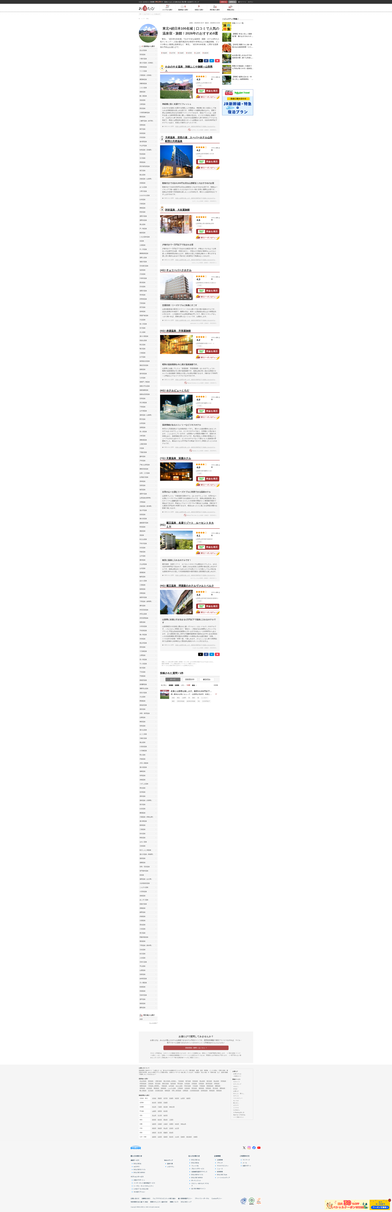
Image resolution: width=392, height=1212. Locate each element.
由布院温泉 (143, 978)
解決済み (206, 679)
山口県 (177, 1128)
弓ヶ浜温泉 (143, 663)
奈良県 (177, 1124)
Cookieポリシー (217, 1198)
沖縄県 (195, 1137)
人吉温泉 (142, 958)
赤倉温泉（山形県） (146, 179)
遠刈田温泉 (143, 141)
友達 (141, 1019)
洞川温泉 (142, 804)
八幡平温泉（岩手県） (147, 121)
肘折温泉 (142, 212)
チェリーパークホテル (179, 270)
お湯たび (236, 1091)
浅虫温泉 (142, 100)
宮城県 (181, 53)
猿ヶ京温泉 (143, 324)
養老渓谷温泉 (144, 365)
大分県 (177, 1137)
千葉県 (160, 1107)
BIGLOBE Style (222, 1175)
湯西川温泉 (143, 291)
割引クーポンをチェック (210, 97)
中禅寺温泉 (143, 278)
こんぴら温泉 (144, 887)
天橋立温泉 (143, 738)
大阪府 (166, 1124)
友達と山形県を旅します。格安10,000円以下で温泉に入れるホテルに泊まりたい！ (199, 126)
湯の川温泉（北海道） (147, 63)
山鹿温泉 (142, 970)
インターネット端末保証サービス (144, 1183)
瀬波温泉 (142, 531)
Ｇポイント (236, 1081)
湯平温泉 (142, 999)
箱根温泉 (142, 369)
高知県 (171, 1132)
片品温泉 (142, 319)
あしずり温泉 (144, 900)
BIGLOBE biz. (195, 1160)
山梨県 (154, 1111)
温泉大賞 (170, 1164)
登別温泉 (142, 54)
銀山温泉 (142, 175)
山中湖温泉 (143, 411)
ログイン (250, 2)
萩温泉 (142, 875)
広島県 (171, 1128)
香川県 (160, 1132)
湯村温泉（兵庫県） (146, 800)
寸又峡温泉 (143, 651)
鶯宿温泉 (142, 116)
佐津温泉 (142, 792)
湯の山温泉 (143, 730)
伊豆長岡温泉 (144, 618)
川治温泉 (142, 274)
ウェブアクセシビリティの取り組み (164, 1198)
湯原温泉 (142, 858)
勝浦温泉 (142, 813)
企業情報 (217, 1156)
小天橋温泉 (143, 750)
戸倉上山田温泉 (145, 464)
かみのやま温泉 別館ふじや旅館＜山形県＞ (189, 68)
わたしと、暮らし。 (239, 1093)
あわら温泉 (143, 581)
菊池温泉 (142, 941)
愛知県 (166, 1119)
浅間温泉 (142, 427)
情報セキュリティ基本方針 (158, 1202)
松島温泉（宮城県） (146, 150)
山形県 (198, 53)
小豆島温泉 (143, 891)
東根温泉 (142, 208)
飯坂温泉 (142, 232)
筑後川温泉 (143, 904)
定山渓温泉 (143, 50)
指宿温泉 (142, 1003)
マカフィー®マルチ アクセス (200, 1184)
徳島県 (154, 1132)
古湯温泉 (142, 920)
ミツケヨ (236, 1107)
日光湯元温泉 (144, 266)
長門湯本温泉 (144, 871)
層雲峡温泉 (143, 79)
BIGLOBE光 (137, 1164)
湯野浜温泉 (143, 220)
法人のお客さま (194, 1156)
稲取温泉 (142, 622)
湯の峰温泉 (143, 821)
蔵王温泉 (142, 170)
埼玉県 (154, 1107)
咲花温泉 (142, 527)
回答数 (177, 685)
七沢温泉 (142, 378)
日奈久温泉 (143, 962)
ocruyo (235, 1089)
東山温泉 (142, 224)
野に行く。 (236, 1103)
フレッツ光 (194, 1166)
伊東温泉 (142, 593)
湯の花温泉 (143, 767)
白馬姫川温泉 (144, 477)
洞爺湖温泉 (143, 83)
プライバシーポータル (202, 1198)
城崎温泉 (142, 771)
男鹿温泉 (142, 162)
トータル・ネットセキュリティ (144, 1186)
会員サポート (247, 1166)
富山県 (154, 1115)
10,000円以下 (206, 701)
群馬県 (160, 1102)
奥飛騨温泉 (143, 684)
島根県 (160, 1128)
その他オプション (139, 1192)
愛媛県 (166, 1132)
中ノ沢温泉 (143, 249)
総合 (193, 685)
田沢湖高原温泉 (145, 166)
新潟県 (166, 1111)
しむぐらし (170, 1166)
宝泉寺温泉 (143, 995)
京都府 (160, 1124)
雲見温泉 (142, 647)
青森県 (165, 53)
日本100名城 (180, 701)
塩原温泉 (142, 270)
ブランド (220, 1163)
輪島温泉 (142, 576)
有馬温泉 (142, 775)
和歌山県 (183, 1124)
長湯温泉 (142, 991)
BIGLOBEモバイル (139, 1169)
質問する (232, 2)
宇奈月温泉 (143, 543)
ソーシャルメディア (223, 1177)
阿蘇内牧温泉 (144, 937)
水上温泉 (142, 332)
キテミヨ (236, 1096)
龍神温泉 (142, 825)
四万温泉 (142, 307)
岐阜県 (160, 1119)
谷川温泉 (142, 328)
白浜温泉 (142, 808)
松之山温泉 (143, 539)
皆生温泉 (142, 833)
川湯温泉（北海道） (146, 75)
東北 (178, 697)
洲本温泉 (142, 796)
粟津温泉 (142, 560)
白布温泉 (142, 199)
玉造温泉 (142, 846)
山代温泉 (142, 568)
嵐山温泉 (142, 742)
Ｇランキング (237, 1084)
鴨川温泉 (142, 348)
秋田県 (190, 53)
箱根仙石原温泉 (145, 394)
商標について (174, 1202)
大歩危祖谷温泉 (145, 883)
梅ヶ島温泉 (143, 634)
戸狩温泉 (142, 460)
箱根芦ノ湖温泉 (145, 382)
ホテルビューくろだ (177, 390)
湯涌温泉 (142, 572)
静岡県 (154, 1119)
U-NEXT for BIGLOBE (141, 1189)
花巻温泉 (142, 125)
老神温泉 (142, 311)
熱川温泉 (142, 668)
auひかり (137, 1166)
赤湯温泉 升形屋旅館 (178, 330)
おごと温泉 (143, 734)
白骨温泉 (142, 423)
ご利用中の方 (244, 1156)
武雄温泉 (142, 916)
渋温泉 (142, 448)
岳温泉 (142, 241)
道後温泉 (142, 896)
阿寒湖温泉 (143, 67)
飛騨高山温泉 (144, 688)
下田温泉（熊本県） (146, 945)
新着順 (171, 685)
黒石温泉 (142, 108)
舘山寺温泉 (143, 643)
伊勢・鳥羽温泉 (145, 713)
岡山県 (166, 1128)
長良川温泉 (143, 692)
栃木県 (154, 1102)
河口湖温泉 (143, 402)
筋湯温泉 (142, 987)
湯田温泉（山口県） (146, 879)
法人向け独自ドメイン (198, 1189)
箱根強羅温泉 (144, 390)
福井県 (166, 1115)
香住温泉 (142, 788)
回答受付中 (189, 679)
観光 (193, 697)
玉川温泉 (142, 158)
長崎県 (166, 1137)
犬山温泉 (142, 697)
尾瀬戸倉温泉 (144, 315)
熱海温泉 (142, 589)
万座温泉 (142, 303)
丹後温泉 (142, 759)
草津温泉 (142, 295)
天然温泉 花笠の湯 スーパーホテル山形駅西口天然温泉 (188, 139)
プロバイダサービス (197, 1169)
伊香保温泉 (143, 299)
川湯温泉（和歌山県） (147, 817)
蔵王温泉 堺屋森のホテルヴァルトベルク (190, 585)
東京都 (166, 1107)
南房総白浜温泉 (145, 361)
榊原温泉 (142, 721)
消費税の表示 (146, 1198)
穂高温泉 (142, 489)
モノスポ (236, 1100)
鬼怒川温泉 (143, 261)
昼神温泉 (142, 481)
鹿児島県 (189, 1137)
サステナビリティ (222, 1166)
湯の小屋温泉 (144, 336)
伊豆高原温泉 (144, 610)
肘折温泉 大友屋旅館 (177, 209)
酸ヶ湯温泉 (143, 96)
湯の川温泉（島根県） (147, 854)
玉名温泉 (142, 949)
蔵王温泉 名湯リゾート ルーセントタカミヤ (190, 524)
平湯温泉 (142, 676)
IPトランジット (196, 1180)
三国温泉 (142, 585)
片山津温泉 (143, 564)
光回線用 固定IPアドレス (199, 1172)
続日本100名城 (191, 701)
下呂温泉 (142, 672)
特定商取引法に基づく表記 (139, 1202)
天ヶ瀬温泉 (143, 982)
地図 (200, 85)
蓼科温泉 (142, 456)
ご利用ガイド (237, 1076)
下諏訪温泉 (143, 452)
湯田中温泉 (143, 494)
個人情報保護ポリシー (185, 1198)
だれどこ (236, 1086)
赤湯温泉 (142, 183)
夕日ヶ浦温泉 (144, 763)
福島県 (206, 53)
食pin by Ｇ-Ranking (239, 1115)
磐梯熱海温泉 (144, 253)
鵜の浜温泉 (143, 518)
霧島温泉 (142, 1007)
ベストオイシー (238, 1098)
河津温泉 (142, 639)
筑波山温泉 (143, 340)
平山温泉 (142, 966)
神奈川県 (172, 1107)
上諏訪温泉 (143, 444)
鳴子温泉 (142, 129)
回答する (223, 2)
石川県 (160, 1115)
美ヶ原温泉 (143, 431)
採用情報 (220, 1172)
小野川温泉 (143, 191)
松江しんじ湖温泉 (145, 850)
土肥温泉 (142, 655)
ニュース (220, 1169)
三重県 (171, 1119)
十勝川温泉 (143, 58)
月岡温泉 (142, 502)
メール (245, 1163)
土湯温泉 (142, 245)
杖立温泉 (142, 953)
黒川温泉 (142, 933)
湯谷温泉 (142, 709)
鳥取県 (154, 1128)
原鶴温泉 (142, 908)
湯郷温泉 (142, 862)
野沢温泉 (142, 419)
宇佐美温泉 (143, 630)
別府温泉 (142, 974)
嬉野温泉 (142, 912)
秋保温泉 (142, 133)
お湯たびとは (237, 1074)
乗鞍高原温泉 (144, 469)
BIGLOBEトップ (186, 1202)
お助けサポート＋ (139, 1180)
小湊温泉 (142, 353)
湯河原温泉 (143, 373)
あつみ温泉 (143, 187)
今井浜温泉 (143, 626)
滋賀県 (154, 1124)
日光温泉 (142, 286)
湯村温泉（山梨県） (146, 415)
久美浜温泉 (143, 746)
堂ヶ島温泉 (143, 659)
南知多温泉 (143, 705)
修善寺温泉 (143, 597)
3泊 (199, 701)
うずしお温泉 (144, 784)
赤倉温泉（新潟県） (146, 506)
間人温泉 (142, 755)
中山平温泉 (143, 145)
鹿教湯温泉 (143, 440)
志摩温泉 (142, 717)
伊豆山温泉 (143, 614)
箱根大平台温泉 (145, 386)
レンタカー (204, 697)
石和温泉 (142, 398)
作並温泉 (142, 137)
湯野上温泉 (143, 257)
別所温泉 (142, 485)
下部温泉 (142, 407)
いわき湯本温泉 (145, 237)
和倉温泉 (142, 552)
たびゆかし (236, 1110)
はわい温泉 (143, 842)
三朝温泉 (142, 829)
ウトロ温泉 (143, 71)
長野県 (160, 1111)
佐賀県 (160, 1137)
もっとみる (152, 1023)
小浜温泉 (142, 929)
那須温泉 (142, 282)
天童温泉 (142, 203)
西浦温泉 (142, 701)
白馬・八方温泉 (145, 473)
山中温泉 (142, 556)
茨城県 (166, 1102)
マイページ (243, 2)
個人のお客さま (136, 1156)
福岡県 (154, 1137)
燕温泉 (142, 535)
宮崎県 (183, 1137)
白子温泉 (142, 357)
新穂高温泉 (143, 680)
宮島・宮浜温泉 (145, 866)
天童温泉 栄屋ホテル (178, 458)
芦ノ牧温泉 (143, 228)
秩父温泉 (142, 344)
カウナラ (236, 1105)
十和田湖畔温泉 (145, 112)
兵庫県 (171, 1124)
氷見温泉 (142, 547)
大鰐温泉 (142, 104)
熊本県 (171, 1137)
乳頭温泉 (142, 154)
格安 (173, 701)
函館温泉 (142, 92)
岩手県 (173, 53)
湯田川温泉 (143, 216)
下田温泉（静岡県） (146, 601)
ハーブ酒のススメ (238, 1117)
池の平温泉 (143, 510)
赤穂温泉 (142, 779)
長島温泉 (142, 726)
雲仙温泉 (142, 924)
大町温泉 (142, 436)
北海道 (154, 1098)
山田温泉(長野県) (145, 498)
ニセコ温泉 (143, 87)
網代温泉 (142, 605)
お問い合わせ (135, 1198)
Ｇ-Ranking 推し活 (238, 1112)
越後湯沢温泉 (144, 523)
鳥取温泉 (142, 837)
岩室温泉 (142, 514)
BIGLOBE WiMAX (139, 1172)
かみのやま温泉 (145, 195)
